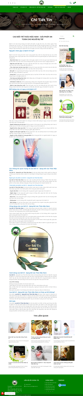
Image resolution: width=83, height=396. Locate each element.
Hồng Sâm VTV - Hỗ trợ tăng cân (37, 7)
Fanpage (61, 380)
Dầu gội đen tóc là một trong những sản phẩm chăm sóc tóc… (66, 95)
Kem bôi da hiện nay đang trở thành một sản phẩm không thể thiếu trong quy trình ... (17, 367)
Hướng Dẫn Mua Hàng (49, 389)
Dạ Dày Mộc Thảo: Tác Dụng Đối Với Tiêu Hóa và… (66, 66)
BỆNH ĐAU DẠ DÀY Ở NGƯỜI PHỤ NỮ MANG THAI (63, 337)
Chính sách (49, 380)
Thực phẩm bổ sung (64, 41)
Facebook (60, 382)
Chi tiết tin (41, 20)
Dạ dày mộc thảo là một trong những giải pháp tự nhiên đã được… (66, 69)
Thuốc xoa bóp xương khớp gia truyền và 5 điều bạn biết (41, 337)
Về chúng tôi (23, 7)
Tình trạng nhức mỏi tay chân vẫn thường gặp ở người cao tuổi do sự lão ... (18, 341)
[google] (10, 2)
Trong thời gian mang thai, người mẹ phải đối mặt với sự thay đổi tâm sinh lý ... (64, 341)
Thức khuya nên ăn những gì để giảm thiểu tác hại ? (63, 363)
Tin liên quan (41, 316)
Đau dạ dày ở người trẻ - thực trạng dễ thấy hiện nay (41, 363)
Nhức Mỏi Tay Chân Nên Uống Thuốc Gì (17, 337)
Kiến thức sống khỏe (60, 7)
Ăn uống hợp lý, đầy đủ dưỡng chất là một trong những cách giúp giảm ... (64, 367)
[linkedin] (15, 2)
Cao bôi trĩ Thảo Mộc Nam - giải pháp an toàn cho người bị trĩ (51, 24)
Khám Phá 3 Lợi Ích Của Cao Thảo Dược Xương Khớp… (66, 117)
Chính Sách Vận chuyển (50, 386)
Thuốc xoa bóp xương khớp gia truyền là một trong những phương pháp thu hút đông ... (40, 341)
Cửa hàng (50, 7)
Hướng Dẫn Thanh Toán (50, 387)
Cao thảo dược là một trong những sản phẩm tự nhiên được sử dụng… (66, 120)
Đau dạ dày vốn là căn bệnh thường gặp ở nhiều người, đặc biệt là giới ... (41, 367)
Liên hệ (69, 7)
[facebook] (8, 2)
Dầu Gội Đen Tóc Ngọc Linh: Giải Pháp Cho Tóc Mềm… (66, 91)
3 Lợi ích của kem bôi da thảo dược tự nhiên (18, 363)
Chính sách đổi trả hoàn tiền (50, 382)
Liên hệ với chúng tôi (31, 380)
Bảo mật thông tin (49, 384)
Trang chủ (15, 7)
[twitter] (13, 2)
